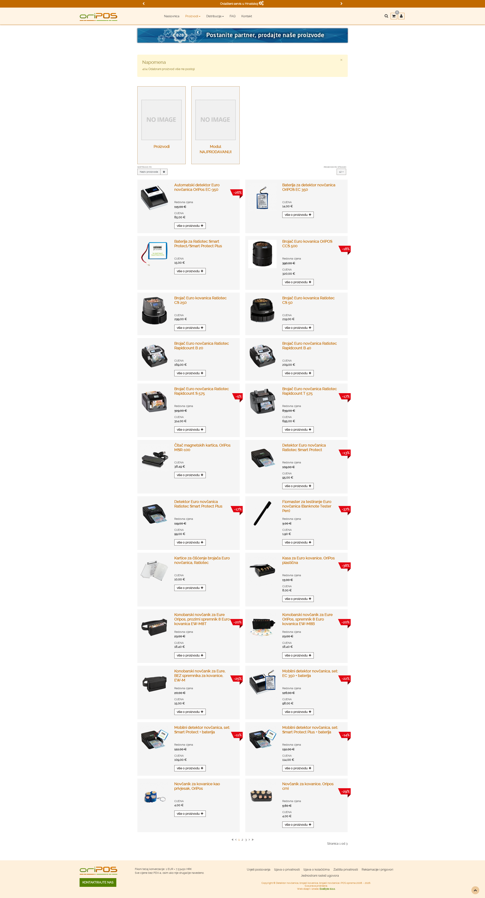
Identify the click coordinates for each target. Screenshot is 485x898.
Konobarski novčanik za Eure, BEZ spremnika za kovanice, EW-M (199, 675)
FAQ (232, 16)
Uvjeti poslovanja (258, 869)
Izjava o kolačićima (317, 869)
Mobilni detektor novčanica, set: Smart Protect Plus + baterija (310, 729)
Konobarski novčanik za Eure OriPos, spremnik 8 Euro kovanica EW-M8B (307, 619)
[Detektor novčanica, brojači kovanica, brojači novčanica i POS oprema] (98, 15)
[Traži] (386, 16)
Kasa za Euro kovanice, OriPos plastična (308, 560)
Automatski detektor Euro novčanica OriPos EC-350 (197, 187)
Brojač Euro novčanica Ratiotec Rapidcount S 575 (201, 391)
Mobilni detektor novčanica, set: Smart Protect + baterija (202, 729)
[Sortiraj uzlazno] (163, 172)
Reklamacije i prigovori (377, 869)
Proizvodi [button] (191, 16)
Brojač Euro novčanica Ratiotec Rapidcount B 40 (309, 345)
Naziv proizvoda (149, 171)
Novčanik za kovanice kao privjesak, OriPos (197, 786)
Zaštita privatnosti (345, 869)
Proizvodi (162, 146)
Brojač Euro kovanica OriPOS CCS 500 (307, 243)
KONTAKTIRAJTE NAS (97, 882)
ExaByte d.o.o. (327, 888)
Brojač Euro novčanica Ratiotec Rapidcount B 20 (201, 345)
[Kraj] (252, 839)
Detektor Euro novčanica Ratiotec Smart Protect (304, 447)
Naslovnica (171, 16)
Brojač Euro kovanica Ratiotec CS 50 (308, 300)
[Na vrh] (475, 890)
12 (340, 171)
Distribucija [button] (213, 16)
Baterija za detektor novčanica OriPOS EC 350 (308, 187)
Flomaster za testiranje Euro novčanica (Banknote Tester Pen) (306, 506)
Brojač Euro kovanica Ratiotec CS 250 (200, 300)
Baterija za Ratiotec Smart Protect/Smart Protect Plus (198, 243)
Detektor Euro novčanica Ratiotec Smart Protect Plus (198, 503)
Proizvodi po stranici (335, 167)
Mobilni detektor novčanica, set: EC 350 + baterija (310, 673)
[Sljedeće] (249, 839)
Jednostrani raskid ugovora (320, 875)
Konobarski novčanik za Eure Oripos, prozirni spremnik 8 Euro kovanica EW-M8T (202, 619)
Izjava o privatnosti (287, 869)
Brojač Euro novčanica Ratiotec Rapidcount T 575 (309, 391)
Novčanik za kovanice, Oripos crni (308, 786)
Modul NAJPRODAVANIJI (216, 149)
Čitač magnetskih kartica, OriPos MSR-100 (202, 447)
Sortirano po (144, 167)
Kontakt (246, 16)
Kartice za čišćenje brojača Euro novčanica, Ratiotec (202, 560)
